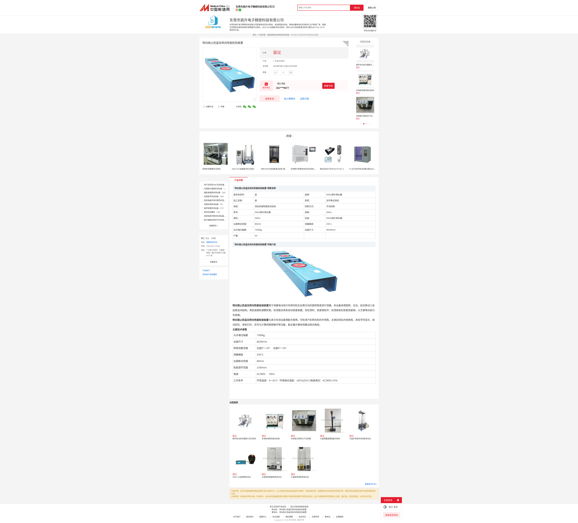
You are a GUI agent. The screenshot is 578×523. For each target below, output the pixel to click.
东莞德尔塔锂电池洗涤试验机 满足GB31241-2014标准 (312, 169)
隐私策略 (289, 516)
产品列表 (262, 35)
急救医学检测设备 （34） (214, 196)
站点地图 (276, 516)
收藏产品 (209, 106)
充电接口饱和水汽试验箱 (366, 116)
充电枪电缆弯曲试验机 (365, 90)
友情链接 (339, 516)
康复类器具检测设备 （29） (215, 192)
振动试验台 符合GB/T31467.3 (332, 169)
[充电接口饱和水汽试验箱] (365, 105)
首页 (254, 35)
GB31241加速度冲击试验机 (243, 169)
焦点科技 (292, 520)
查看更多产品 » (371, 484)
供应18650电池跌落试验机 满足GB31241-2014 (280, 169)
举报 (222, 106)
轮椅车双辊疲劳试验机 (211, 169)
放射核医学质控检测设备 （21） (217, 216)
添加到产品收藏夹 (209, 274)
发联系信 (269, 98)
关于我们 (236, 516)
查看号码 (328, 85)
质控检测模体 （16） (212, 212)
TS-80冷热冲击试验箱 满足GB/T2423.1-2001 (367, 169)
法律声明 (315, 516)
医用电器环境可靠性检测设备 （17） (219, 200)
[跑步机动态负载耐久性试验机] (365, 54)
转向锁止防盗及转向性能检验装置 (292, 509)
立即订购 (304, 98)
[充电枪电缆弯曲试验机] (365, 79)
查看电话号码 (211, 242)
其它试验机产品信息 (278, 506)
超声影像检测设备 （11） (214, 208)
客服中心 (263, 516)
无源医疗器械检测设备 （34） (216, 188)
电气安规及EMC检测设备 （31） (217, 184)
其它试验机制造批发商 (299, 506)
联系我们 (249, 516)
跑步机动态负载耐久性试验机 (368, 65)
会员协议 (302, 516)
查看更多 (213, 225)
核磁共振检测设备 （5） (214, 204)
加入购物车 (289, 98)
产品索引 (206, 270)
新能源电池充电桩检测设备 (278, 35)
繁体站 (327, 516)
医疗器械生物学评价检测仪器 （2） (218, 220)
